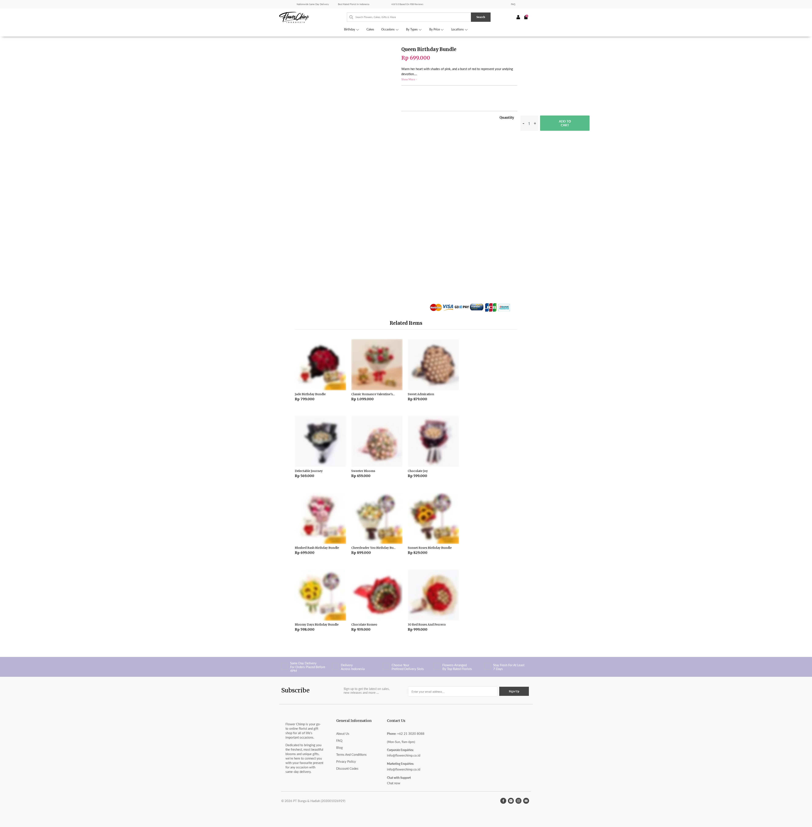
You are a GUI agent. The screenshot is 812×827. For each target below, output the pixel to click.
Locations (458, 29)
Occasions (388, 29)
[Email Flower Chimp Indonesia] (526, 801)
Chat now (393, 783)
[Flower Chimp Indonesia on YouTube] (511, 801)
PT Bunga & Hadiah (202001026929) (319, 801)
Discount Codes (347, 768)
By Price (435, 29)
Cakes (370, 29)
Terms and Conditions (351, 754)
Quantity (506, 118)
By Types (412, 29)
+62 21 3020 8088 (410, 733)
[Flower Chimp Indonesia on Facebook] (503, 801)
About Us (342, 733)
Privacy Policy (346, 761)
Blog (339, 747)
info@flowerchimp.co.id (403, 755)
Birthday (350, 29)
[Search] (349, 17)
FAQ (513, 4)
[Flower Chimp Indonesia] (313, 17)
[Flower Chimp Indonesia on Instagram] (518, 801)
